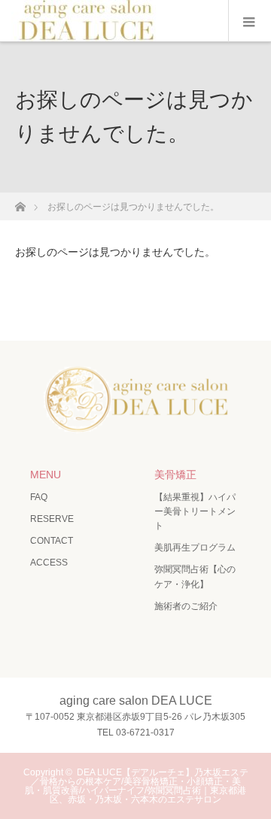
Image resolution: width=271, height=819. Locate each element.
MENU (45, 475)
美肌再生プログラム (195, 547)
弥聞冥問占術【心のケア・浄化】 (195, 576)
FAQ (38, 497)
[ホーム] (20, 202)
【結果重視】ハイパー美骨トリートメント (195, 511)
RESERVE (52, 519)
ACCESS (49, 562)
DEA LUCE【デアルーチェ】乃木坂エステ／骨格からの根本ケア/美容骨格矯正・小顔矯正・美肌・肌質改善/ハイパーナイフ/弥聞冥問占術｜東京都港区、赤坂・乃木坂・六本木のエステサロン (136, 786)
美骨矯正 (175, 475)
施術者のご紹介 (186, 606)
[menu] (249, 21)
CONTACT (51, 540)
